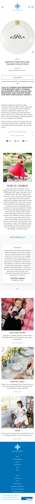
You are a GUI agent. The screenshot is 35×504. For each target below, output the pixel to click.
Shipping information (17, 132)
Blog (17, 467)
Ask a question (17, 135)
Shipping (11, 70)
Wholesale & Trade (17, 492)
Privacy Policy (17, 483)
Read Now (17, 438)
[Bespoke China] (17, 363)
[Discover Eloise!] (17, 314)
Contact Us (17, 478)
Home (17, 59)
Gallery (17, 462)
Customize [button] (17, 77)
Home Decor (17, 464)
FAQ (17, 481)
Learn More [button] (6, 501)
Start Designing (17, 459)
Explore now (17, 342)
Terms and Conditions (17, 489)
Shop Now (17, 391)
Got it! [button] (27, 498)
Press (17, 470)
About (17, 475)
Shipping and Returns (17, 486)
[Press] (17, 412)
